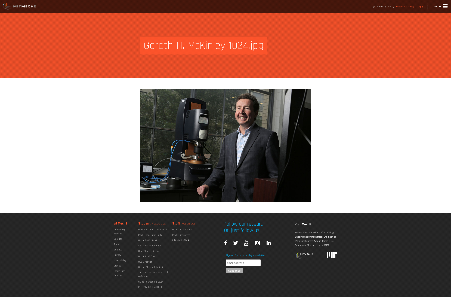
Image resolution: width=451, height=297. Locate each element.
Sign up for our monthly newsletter (245, 255)
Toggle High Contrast (119, 273)
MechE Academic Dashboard (152, 229)
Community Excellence (119, 231)
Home (380, 6)
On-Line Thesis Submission (151, 267)
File (389, 6)
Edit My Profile (180, 240)
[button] (440, 7)
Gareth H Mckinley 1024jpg (409, 6)
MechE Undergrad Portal (150, 235)
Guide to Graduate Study (150, 281)
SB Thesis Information (149, 245)
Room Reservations (182, 229)
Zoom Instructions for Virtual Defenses (153, 274)
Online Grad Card (146, 256)
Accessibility (120, 260)
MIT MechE (19, 7)
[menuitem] (378, 6)
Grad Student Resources (150, 251)
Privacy (117, 255)
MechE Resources (181, 235)
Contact (118, 239)
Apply (116, 244)
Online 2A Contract (147, 240)
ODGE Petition (145, 261)
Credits (117, 265)
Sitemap (118, 249)
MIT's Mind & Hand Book (150, 287)
